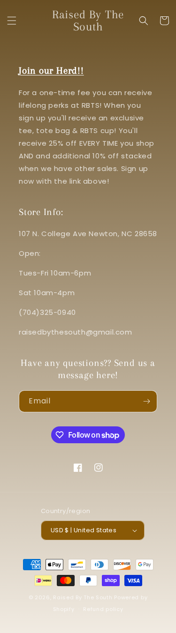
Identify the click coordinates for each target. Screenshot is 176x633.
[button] (11, 20)
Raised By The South (83, 597)
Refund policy (103, 609)
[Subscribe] (146, 401)
